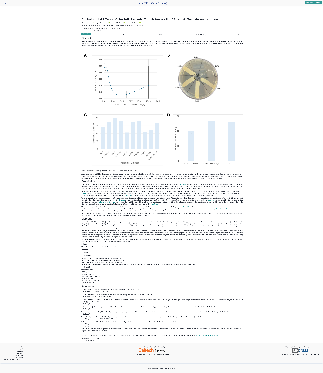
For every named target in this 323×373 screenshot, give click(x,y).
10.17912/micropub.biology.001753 (207, 335)
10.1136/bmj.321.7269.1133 (98, 292)
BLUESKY (20, 351)
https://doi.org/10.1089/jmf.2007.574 (101, 319)
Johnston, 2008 (224, 209)
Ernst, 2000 (182, 184)
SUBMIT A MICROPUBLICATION (13, 359)
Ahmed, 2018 (154, 204)
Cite (160, 34)
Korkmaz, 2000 (213, 209)
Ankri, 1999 (102, 202)
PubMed (85, 292)
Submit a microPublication (313, 2)
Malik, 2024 (111, 202)
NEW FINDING (86, 34)
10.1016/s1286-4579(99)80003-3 (100, 297)
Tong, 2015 (198, 191)
